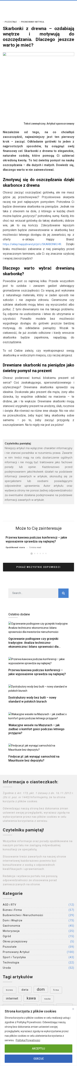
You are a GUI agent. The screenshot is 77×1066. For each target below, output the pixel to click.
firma (56, 990)
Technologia (11, 962)
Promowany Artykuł (32, 22)
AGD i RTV (9, 904)
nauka (47, 999)
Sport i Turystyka (14, 957)
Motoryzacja (11, 930)
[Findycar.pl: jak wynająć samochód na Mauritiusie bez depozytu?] (38, 747)
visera (22, 547)
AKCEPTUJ (38, 1048)
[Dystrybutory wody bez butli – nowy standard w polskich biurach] (38, 688)
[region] (38, 1036)
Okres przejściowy (15, 941)
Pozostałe (11, 22)
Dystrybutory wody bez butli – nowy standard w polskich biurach (32, 699)
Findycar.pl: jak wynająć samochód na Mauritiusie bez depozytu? (33, 758)
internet (12, 998)
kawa (31, 998)
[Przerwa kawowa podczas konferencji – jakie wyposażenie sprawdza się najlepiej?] (38, 661)
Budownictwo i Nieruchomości (23, 915)
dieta (24, 989)
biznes (9, 990)
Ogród (7, 936)
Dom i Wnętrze (12, 920)
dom (41, 989)
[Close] (73, 1009)
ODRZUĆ (38, 1058)
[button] (31, 553)
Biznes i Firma (12, 909)
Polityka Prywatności (28, 1040)
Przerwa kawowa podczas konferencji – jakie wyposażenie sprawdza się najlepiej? (36, 539)
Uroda (7, 967)
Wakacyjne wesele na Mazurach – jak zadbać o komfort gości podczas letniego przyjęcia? (36, 729)
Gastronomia (11, 925)
